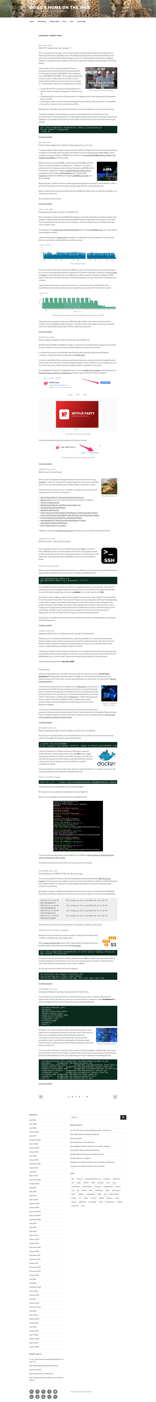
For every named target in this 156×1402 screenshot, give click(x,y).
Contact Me (81, 21)
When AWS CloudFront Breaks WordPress (43, 1366)
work (83, 1206)
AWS (93, 1183)
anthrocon (116, 1179)
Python (73, 1198)
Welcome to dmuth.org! (50, 472)
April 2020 (33, 1195)
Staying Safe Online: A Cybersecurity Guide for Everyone (62, 497)
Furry (65, 21)
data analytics (87, 1186)
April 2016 (32, 1283)
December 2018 (35, 1247)
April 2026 (33, 1128)
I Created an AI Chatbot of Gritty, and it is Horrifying (87, 1166)
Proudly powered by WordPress (81, 1392)
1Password (81, 687)
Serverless (76, 946)
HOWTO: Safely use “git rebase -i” (55, 48)
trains (101, 1202)
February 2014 (34, 1303)
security (93, 1198)
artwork (86, 1183)
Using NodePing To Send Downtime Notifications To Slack (63, 520)
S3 (80, 1198)
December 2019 (35, 1211)
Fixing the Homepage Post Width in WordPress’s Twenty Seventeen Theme (69, 515)
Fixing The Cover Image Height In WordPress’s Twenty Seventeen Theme (69, 513)
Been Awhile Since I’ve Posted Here (41, 1374)
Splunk (73, 1202)
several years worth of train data (65, 230)
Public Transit (113, 1194)
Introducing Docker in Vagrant (80, 1158)
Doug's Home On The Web (60, 7)
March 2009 (33, 1335)
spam (117, 1198)
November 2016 (35, 1271)
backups (101, 1183)
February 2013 (34, 1319)
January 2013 (34, 1323)
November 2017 (35, 1259)
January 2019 (34, 1243)
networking (99, 1190)
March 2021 (33, 1176)
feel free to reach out (65, 531)
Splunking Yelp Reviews (49, 510)
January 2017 (34, 1263)
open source (116, 1190)
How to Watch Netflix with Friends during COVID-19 (64, 340)
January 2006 (34, 1347)
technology (92, 1202)
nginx (107, 1190)
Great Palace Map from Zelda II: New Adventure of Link (65, 145)
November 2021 (35, 1164)
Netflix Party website (92, 370)
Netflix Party (80, 355)
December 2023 (35, 1140)
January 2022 (34, 1160)
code (114, 1183)
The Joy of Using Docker (49, 503)
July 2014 (32, 1299)
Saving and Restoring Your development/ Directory (64, 992)
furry (73, 1190)
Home (32, 21)
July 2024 (32, 1136)
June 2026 (33, 1124)
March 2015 (33, 1291)
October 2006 (34, 1339)
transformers (109, 1202)
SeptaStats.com (96, 230)
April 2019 (32, 1231)
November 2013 (35, 1307)
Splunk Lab (61, 238)
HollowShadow (67, 173)
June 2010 (33, 1327)
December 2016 (35, 1267)
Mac (90, 1190)
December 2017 (34, 1255)
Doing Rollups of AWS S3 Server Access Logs (61, 873)
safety (86, 1198)
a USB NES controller (80, 176)
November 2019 (35, 1215)
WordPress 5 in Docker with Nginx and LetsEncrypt (60, 505)
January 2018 (34, 1251)
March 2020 (33, 1199)
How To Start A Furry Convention (53, 526)
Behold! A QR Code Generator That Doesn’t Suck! (87, 1154)
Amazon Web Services (93, 1179)
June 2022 (33, 1156)
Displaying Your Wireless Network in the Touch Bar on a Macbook (92, 1162)
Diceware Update (35, 1370)
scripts (43, 275)
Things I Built (54, 21)
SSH (82, 549)
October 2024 (34, 1132)
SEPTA (101, 1198)
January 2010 (34, 1331)
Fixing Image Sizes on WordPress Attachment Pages (61, 518)
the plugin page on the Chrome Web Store (55, 373)
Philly (99, 1194)
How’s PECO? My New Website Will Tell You (85, 1150)
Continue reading (45, 137)
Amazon (79, 1179)
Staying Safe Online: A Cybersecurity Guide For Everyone (66, 633)
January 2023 (34, 1152)
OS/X (73, 1194)
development (108, 1186)
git (78, 1190)
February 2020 (34, 1203)
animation (106, 1179)
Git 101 (84, 1190)
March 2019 (33, 1235)
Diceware (73, 697)
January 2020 (34, 1207)
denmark (98, 1186)
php (105, 1194)
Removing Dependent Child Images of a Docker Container (67, 730)
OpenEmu (43, 176)
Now (71, 21)
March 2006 (33, 1343)
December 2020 (35, 1180)
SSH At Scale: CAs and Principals (55, 541)
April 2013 (32, 1311)
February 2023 (34, 1148)
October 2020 (34, 1184)
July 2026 (32, 1120)
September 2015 (35, 1287)
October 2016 (34, 1275)
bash (108, 1183)
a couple (113, 273)
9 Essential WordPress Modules (52, 508)
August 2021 (33, 1168)
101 (72, 1179)
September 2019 (35, 1219)
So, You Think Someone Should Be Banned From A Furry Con (90, 1130)
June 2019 (33, 1223)
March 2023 (33, 1144)
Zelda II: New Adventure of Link (78, 171)
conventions (75, 1186)
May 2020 (33, 1192)
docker (117, 1186)
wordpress (75, 1206)
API (72, 1183)
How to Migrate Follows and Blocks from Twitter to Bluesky (90, 1146)
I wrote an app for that (51, 943)
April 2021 (32, 1172)
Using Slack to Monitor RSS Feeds (53, 523)
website (119, 1202)
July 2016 (32, 1279)
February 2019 (34, 1239)
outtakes (81, 1194)
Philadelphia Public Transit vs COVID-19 (58, 212)
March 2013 (33, 1315)
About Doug (42, 21)
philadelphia (91, 1194)
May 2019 (32, 1227)
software (109, 1198)
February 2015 (34, 1295)
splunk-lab (82, 1202)
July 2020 (32, 1188)
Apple (79, 1183)
